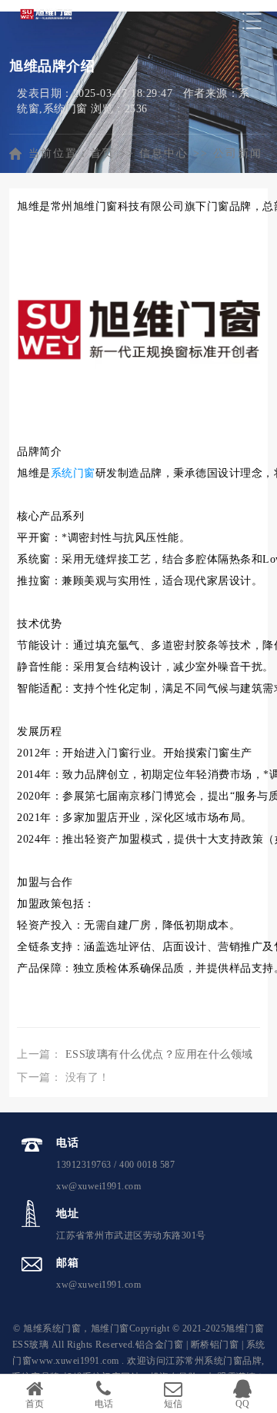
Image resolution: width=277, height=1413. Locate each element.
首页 (102, 153)
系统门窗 (73, 473)
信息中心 (164, 153)
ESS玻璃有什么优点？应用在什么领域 (159, 1054)
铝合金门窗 (159, 1344)
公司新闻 (237, 153)
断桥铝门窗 (215, 1344)
